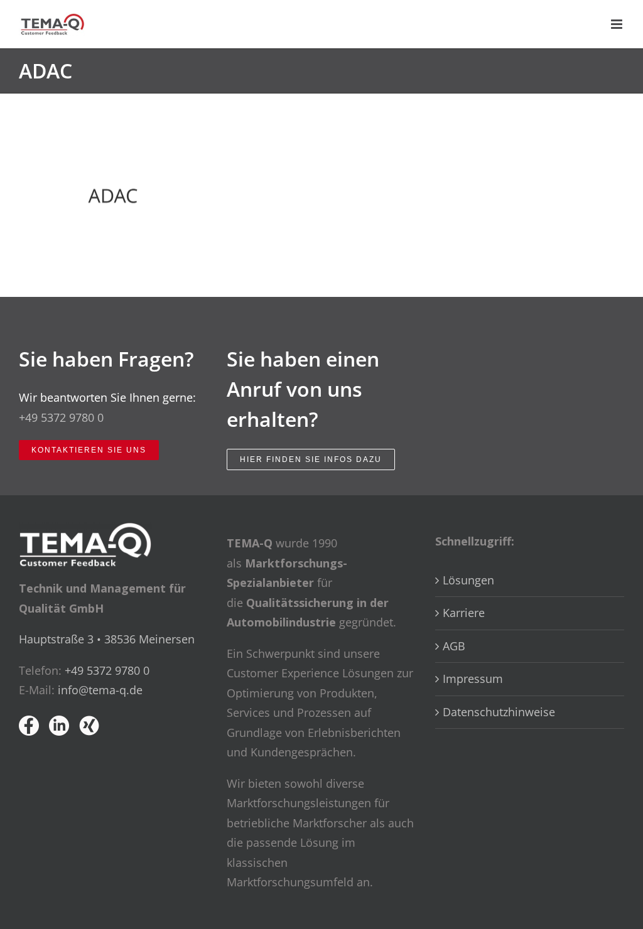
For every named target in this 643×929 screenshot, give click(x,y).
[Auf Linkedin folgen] (59, 726)
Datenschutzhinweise (499, 711)
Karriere (464, 612)
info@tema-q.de (100, 689)
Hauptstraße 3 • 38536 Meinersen (107, 639)
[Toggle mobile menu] (617, 24)
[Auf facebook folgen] (29, 726)
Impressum (473, 678)
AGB (454, 645)
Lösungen (468, 580)
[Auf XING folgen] (89, 726)
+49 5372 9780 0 (61, 417)
